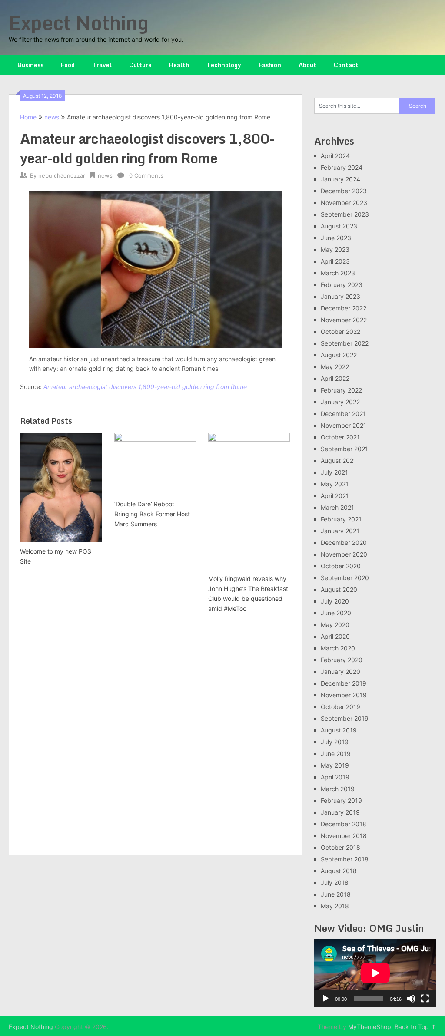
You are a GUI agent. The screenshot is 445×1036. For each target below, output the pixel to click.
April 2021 (335, 495)
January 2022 (340, 402)
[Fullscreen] (425, 998)
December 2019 (343, 683)
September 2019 (345, 718)
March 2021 (337, 507)
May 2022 (335, 366)
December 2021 (343, 413)
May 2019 (335, 765)
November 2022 (344, 319)
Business (30, 65)
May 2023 (335, 249)
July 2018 (335, 882)
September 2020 (345, 577)
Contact (346, 65)
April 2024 (335, 155)
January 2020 (340, 671)
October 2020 (341, 566)
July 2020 (335, 601)
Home (28, 117)
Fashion (270, 65)
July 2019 (335, 742)
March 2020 (338, 648)
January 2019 (340, 812)
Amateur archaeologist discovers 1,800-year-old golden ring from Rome (145, 386)
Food (68, 65)
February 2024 (341, 167)
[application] (375, 973)
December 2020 (344, 542)
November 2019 (344, 695)
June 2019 (336, 753)
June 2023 (336, 237)
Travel (102, 65)
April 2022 (335, 378)
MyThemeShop (369, 1026)
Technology (223, 65)
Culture (140, 65)
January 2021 (340, 530)
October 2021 (340, 437)
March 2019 (338, 788)
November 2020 (344, 554)
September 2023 (345, 214)
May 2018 (335, 906)
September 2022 (345, 343)
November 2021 (343, 425)
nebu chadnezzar (61, 175)
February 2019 (341, 800)
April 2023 (335, 261)
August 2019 (339, 730)
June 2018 (336, 894)
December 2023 (344, 191)
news (51, 117)
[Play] (325, 998)
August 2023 (339, 226)
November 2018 (344, 835)
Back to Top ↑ (415, 1026)
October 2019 (340, 706)
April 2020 (335, 636)
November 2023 (344, 202)
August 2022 (339, 355)
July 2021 (334, 472)
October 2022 (340, 331)
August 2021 (338, 460)
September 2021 (344, 448)
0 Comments (146, 175)
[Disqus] (155, 735)
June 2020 (336, 613)
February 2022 (341, 390)
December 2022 (343, 308)
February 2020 (341, 659)
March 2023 (338, 273)
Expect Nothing (79, 22)
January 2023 (340, 296)
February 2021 (341, 519)
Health (179, 65)
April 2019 (335, 777)
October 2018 (340, 847)
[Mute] (411, 998)
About (307, 65)
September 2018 (345, 859)
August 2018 (339, 870)
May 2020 (335, 624)
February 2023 (341, 284)
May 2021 (335, 484)
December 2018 (343, 824)
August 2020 (339, 589)
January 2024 (340, 179)
